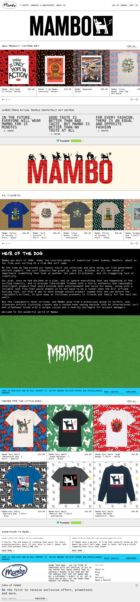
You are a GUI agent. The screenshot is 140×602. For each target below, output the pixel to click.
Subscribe (131, 392)
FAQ (97, 575)
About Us (99, 569)
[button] (124, 5)
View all (131, 46)
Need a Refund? (103, 580)
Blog (97, 572)
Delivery (99, 577)
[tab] (2, 99)
